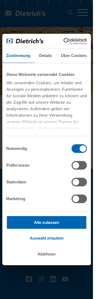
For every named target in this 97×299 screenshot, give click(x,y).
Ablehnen (46, 254)
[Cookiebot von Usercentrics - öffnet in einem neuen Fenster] (65, 41)
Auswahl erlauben (47, 238)
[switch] (79, 165)
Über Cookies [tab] (74, 55)
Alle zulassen (46, 222)
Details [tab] (45, 55)
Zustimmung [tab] (18, 55)
